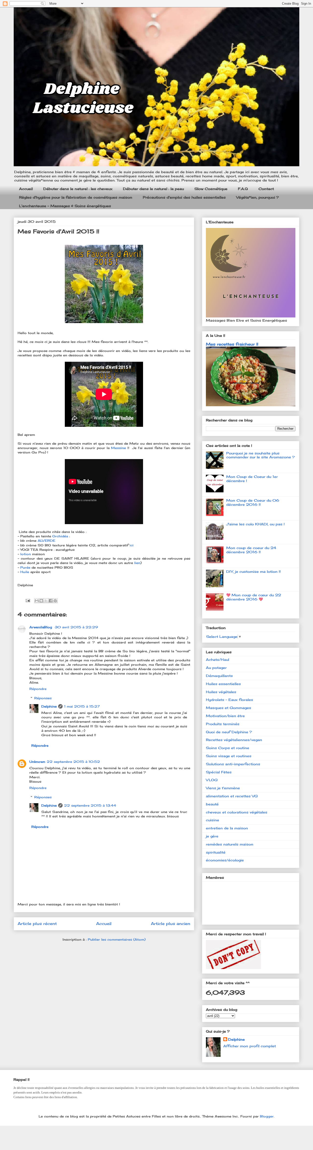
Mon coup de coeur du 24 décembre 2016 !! (251, 550)
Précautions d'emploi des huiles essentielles (184, 197)
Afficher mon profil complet (249, 1046)
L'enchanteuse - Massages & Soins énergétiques (65, 206)
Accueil (26, 189)
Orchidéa (60, 536)
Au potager (216, 667)
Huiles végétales (221, 692)
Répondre (37, 689)
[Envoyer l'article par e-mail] (27, 600)
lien (137, 563)
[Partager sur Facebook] (50, 600)
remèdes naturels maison (229, 844)
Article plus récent (37, 923)
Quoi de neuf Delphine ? (229, 732)
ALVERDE (46, 540)
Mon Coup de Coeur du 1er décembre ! (252, 478)
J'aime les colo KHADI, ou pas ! (255, 524)
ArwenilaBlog (41, 627)
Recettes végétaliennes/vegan (234, 740)
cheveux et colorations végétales (236, 812)
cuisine (212, 820)
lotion (26, 554)
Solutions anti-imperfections (233, 764)
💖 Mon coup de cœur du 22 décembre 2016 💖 (253, 597)
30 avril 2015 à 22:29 (76, 627)
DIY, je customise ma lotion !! (253, 571)
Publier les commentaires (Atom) (116, 939)
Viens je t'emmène (223, 788)
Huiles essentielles (223, 684)
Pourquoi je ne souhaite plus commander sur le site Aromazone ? (260, 455)
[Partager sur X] (46, 600)
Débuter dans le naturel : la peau (153, 189)
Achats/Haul (217, 659)
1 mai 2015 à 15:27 (82, 706)
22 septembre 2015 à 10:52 (73, 762)
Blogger (267, 1116)
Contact (266, 189)
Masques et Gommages (228, 708)
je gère (212, 836)
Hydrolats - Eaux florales (229, 700)
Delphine (49, 706)
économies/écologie (225, 860)
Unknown (37, 762)
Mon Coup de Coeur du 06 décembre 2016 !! (252, 502)
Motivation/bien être (225, 716)
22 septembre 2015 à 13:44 (90, 805)
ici (132, 545)
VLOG (212, 780)
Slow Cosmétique (210, 189)
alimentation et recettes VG (232, 796)
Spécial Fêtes (219, 772)
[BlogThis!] (41, 600)
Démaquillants (219, 676)
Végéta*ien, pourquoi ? (257, 197)
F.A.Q (243, 189)
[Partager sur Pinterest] (55, 600)
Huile (25, 572)
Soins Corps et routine (227, 748)
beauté (212, 804)
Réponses (43, 698)
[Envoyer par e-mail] (36, 600)
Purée (26, 567)
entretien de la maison (227, 828)
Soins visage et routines (228, 756)
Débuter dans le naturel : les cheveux (77, 189)
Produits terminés (222, 724)
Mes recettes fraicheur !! (232, 344)
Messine (119, 448)
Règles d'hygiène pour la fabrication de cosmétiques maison (75, 197)
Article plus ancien (170, 923)
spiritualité (215, 852)
